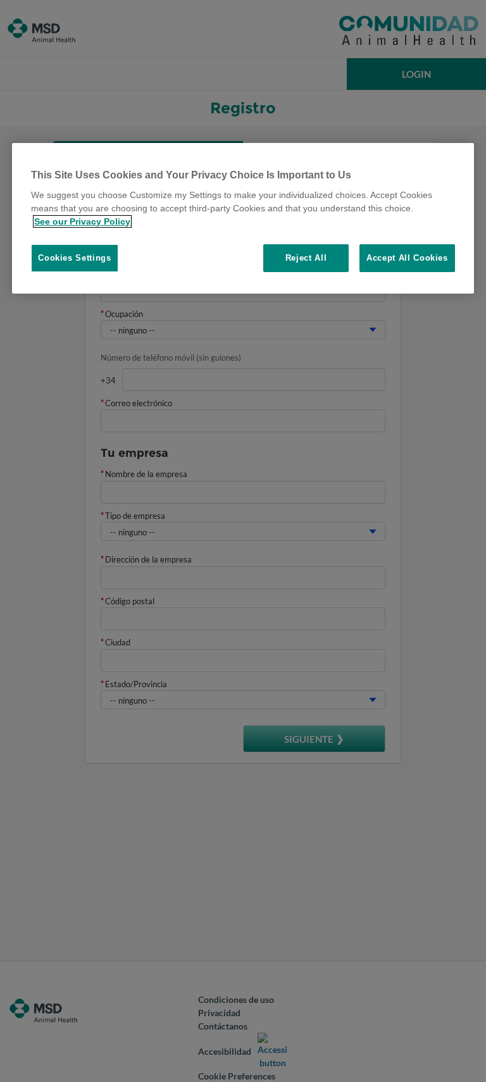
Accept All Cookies (407, 258)
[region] (243, 218)
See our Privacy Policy (82, 221)
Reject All (306, 258)
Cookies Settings (74, 258)
